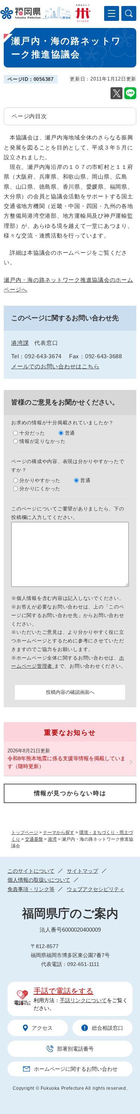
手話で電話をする (63, 991)
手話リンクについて (83, 1000)
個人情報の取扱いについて (38, 880)
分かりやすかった (39, 480)
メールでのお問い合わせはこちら (55, 366)
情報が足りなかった (42, 441)
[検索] (128, 13)
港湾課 (20, 343)
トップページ (24, 832)
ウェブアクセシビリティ (95, 889)
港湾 (52, 839)
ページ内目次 (29, 116)
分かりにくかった (39, 488)
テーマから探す (58, 832)
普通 (70, 433)
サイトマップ (82, 871)
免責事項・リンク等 (31, 889)
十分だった (32, 433)
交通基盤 (34, 839)
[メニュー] (111, 13)
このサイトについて (31, 871)
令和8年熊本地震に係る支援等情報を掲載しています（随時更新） (66, 762)
